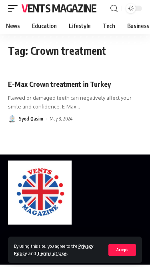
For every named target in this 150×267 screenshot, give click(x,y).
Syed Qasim (31, 119)
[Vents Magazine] (40, 193)
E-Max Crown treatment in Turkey (59, 84)
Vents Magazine (59, 8)
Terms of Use (52, 253)
